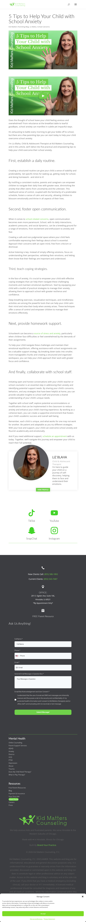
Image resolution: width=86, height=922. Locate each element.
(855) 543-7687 (50, 579)
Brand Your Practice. (47, 845)
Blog (10, 790)
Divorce (11, 754)
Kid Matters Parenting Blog (19, 27)
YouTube (54, 521)
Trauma (11, 769)
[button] (83, 896)
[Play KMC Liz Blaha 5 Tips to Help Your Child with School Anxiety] (43, 95)
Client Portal (13, 799)
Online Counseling (15, 742)
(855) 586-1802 (51, 574)
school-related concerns (37, 219)
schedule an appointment (55, 436)
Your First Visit (14, 796)
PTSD (11, 760)
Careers (11, 802)
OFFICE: (43, 593)
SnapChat (31, 538)
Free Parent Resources (17, 788)
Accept (43, 913)
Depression (13, 763)
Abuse (11, 766)
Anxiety (11, 751)
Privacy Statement (49, 919)
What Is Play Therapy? (17, 775)
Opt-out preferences (36, 919)
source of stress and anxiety (47, 333)
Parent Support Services (18, 745)
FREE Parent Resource (43, 616)
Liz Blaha (33, 27)
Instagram (54, 538)
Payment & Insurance (17, 793)
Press (11, 805)
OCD (10, 757)
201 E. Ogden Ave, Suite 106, (43, 596)
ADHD (11, 748)
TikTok (31, 521)
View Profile (43, 490)
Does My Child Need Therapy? (20, 772)
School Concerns (43, 27)
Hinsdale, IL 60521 (43, 599)
